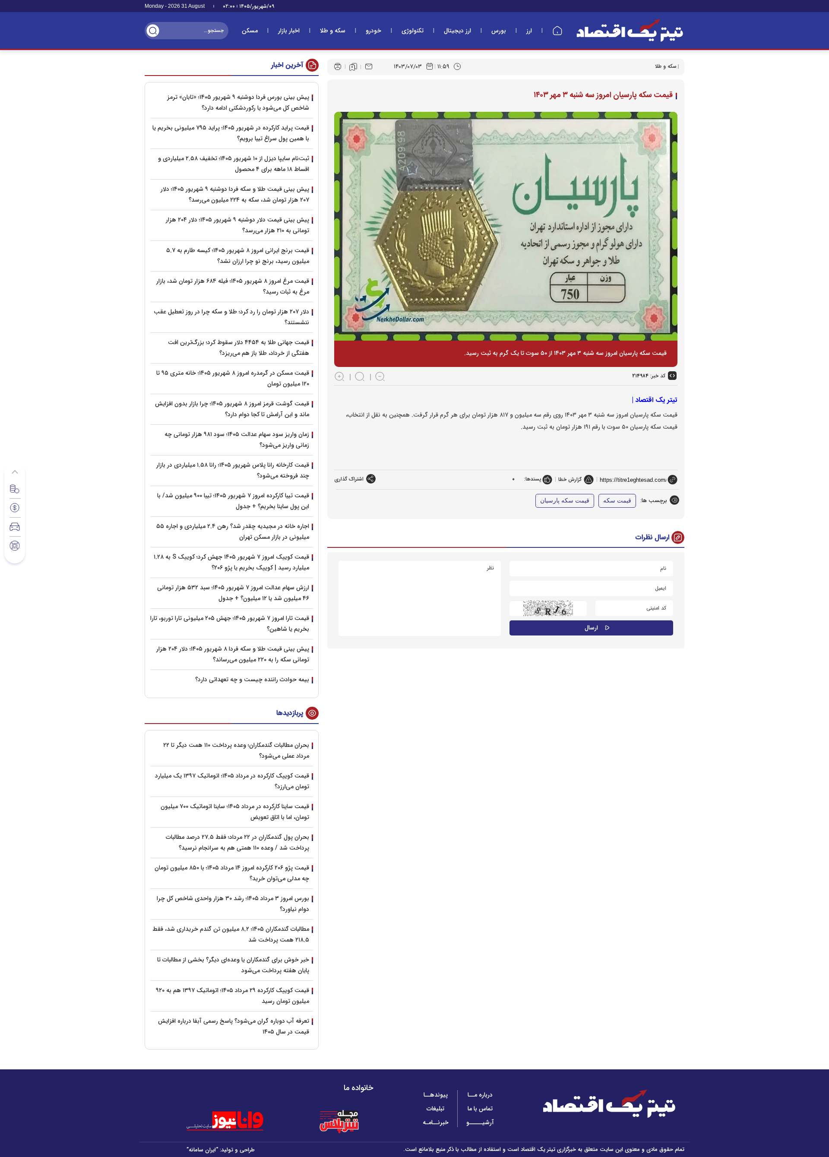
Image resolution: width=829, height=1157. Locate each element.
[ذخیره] (353, 67)
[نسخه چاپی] (337, 66)
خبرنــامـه (436, 1122)
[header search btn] (152, 30)
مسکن (250, 30)
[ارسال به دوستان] (368, 66)
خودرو (373, 30)
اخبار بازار (289, 30)
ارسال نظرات (652, 537)
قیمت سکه (617, 500)
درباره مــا (480, 1095)
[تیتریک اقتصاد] (630, 30)
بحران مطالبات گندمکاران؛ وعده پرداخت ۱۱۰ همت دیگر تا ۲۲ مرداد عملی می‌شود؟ (236, 750)
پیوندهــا (436, 1095)
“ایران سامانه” (202, 1149)
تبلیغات (435, 1108)
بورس (498, 30)
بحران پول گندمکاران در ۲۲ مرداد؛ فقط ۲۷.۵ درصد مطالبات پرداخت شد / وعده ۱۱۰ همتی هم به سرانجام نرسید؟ (237, 842)
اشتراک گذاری (349, 479)
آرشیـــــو (480, 1122)
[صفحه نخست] (557, 30)
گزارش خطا (570, 479)
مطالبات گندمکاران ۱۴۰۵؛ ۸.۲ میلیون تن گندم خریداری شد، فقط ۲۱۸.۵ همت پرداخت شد (230, 934)
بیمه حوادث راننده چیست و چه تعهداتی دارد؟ (252, 679)
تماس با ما (480, 1108)
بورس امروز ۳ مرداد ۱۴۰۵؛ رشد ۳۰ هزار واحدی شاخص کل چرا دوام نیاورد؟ (233, 904)
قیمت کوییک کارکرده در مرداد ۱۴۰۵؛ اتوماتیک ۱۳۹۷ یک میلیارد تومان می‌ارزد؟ (232, 781)
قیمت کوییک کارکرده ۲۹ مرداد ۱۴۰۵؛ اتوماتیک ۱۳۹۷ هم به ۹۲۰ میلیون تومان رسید (232, 996)
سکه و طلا (332, 30)
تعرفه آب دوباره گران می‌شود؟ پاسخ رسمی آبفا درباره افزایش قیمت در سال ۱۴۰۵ (233, 1026)
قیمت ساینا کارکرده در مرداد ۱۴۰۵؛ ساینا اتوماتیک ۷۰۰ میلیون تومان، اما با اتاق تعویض (235, 812)
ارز (529, 30)
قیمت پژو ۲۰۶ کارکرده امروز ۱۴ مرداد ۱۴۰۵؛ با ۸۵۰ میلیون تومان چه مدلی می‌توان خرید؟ (232, 873)
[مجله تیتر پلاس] (339, 1121)
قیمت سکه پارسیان (564, 500)
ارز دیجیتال (457, 30)
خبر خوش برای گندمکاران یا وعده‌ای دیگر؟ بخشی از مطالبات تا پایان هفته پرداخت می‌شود (233, 965)
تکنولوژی (413, 30)
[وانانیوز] (236, 1121)
